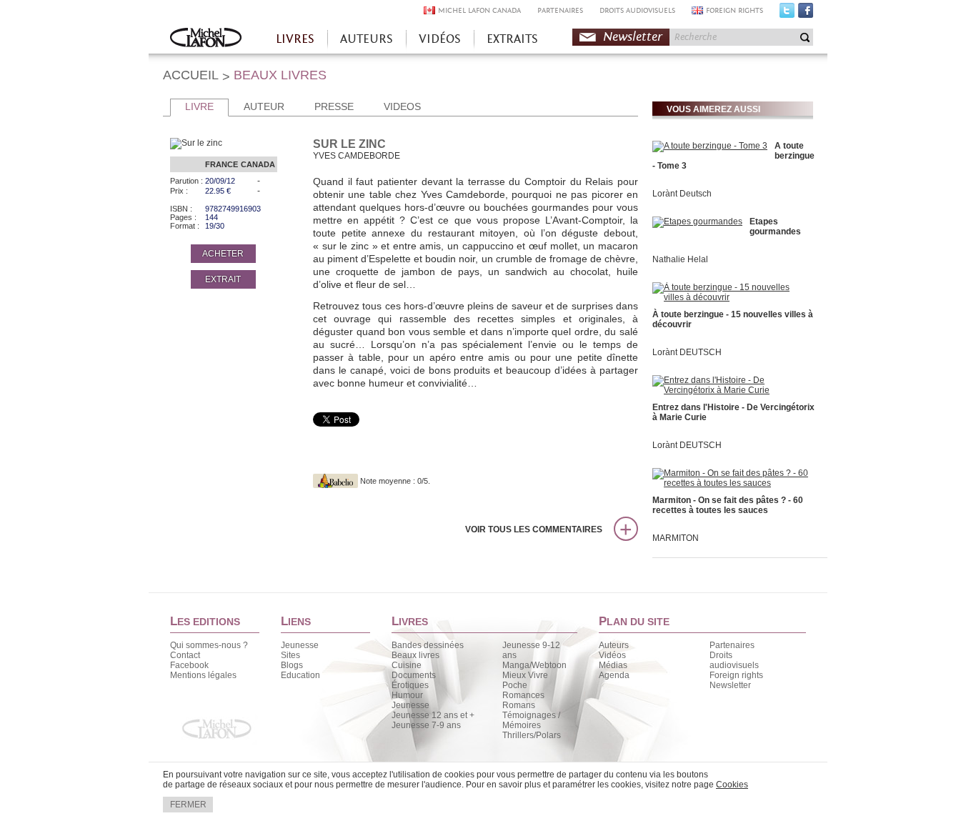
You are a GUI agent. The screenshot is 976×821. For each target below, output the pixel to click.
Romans (518, 705)
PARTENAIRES (560, 10)
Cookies (732, 785)
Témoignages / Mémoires (531, 720)
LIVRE (199, 106)
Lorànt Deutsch (682, 194)
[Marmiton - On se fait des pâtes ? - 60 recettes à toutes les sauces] (731, 483)
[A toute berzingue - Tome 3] (709, 146)
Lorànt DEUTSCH (687, 352)
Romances (523, 695)
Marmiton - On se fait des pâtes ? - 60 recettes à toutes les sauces (727, 505)
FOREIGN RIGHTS (734, 10)
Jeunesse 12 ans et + (433, 715)
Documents (414, 675)
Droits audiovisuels (734, 660)
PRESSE (334, 106)
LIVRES (295, 38)
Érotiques (410, 685)
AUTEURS (366, 38)
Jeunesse (300, 645)
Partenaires (732, 645)
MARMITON (675, 538)
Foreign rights (736, 675)
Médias (613, 665)
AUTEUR (264, 106)
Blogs (292, 665)
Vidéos (612, 655)
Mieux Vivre (525, 675)
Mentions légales (203, 675)
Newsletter (632, 36)
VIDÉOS (440, 38)
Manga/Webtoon (534, 665)
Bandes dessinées (428, 645)
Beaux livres (415, 655)
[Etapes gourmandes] (697, 222)
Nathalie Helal (680, 259)
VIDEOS (402, 106)
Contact (185, 655)
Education (300, 675)
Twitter (787, 13)
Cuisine (407, 665)
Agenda (614, 675)
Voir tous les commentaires (533, 529)
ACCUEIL (191, 75)
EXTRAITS (512, 38)
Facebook (805, 13)
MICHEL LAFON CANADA (479, 10)
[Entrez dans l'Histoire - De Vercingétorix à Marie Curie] (731, 390)
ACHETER (223, 254)
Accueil (205, 39)
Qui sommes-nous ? (209, 645)
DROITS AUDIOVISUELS (637, 10)
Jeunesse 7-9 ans (426, 725)
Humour (407, 695)
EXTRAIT (223, 279)
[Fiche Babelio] (335, 481)
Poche (514, 685)
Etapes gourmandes (775, 227)
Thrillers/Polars (531, 735)
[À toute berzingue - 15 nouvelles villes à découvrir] (731, 297)
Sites (290, 655)
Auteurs (614, 645)
